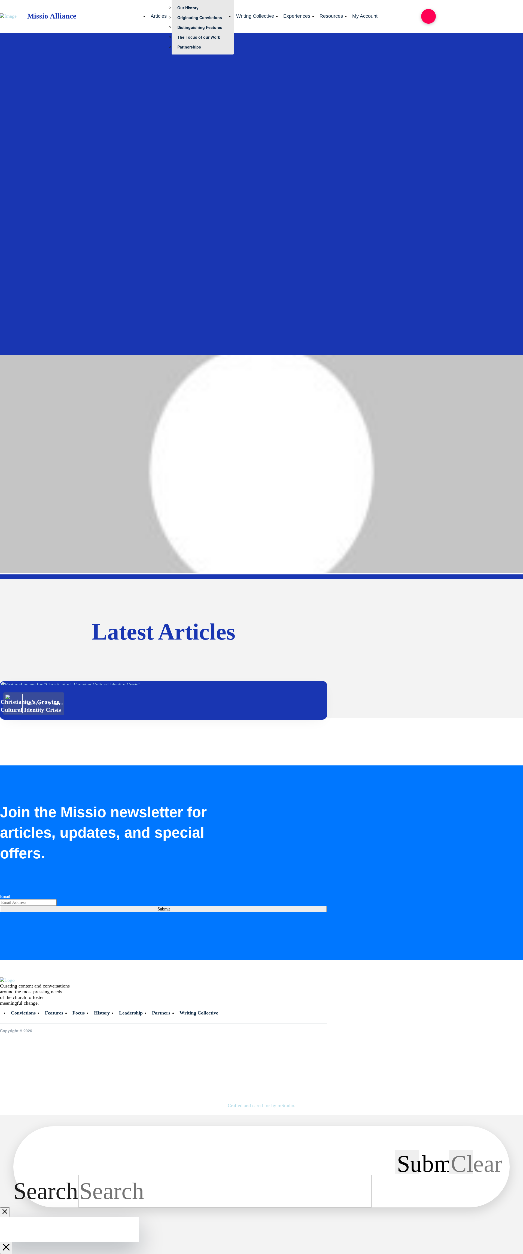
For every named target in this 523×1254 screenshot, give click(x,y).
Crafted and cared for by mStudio (261, 1105)
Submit (163, 909)
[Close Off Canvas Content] (6, 1248)
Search (45, 1191)
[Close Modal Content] (5, 1212)
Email (5, 896)
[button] (428, 16)
